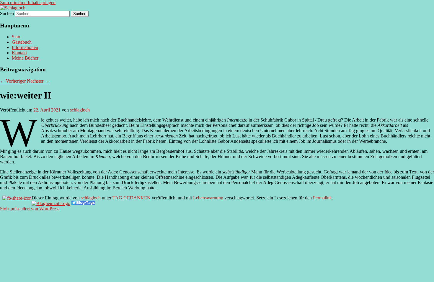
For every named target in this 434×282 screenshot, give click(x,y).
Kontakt (19, 52)
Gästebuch (22, 42)
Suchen (7, 13)
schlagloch (80, 109)
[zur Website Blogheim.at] (51, 203)
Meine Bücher (25, 57)
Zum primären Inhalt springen (28, 2)
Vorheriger (13, 80)
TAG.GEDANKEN (131, 197)
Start (16, 36)
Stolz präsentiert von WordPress (29, 208)
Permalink (322, 197)
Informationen (25, 47)
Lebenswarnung (208, 197)
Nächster (38, 80)
